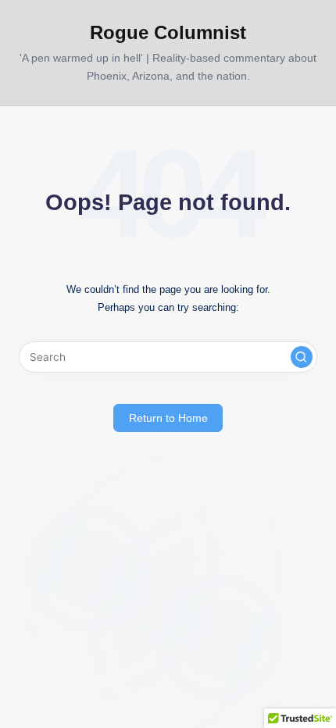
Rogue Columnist (168, 32)
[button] (302, 357)
